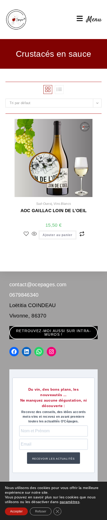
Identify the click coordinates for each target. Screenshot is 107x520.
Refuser (40, 511)
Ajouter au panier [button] (57, 235)
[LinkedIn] (26, 351)
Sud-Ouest (44, 204)
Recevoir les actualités (53, 458)
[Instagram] (51, 351)
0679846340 (24, 295)
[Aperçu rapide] (34, 234)
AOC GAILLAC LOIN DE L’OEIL (54, 210)
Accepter (16, 511)
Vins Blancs (62, 204)
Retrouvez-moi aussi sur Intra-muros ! (53, 333)
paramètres (69, 502)
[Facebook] (14, 351)
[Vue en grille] (47, 89)
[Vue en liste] (59, 89)
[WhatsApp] (39, 351)
